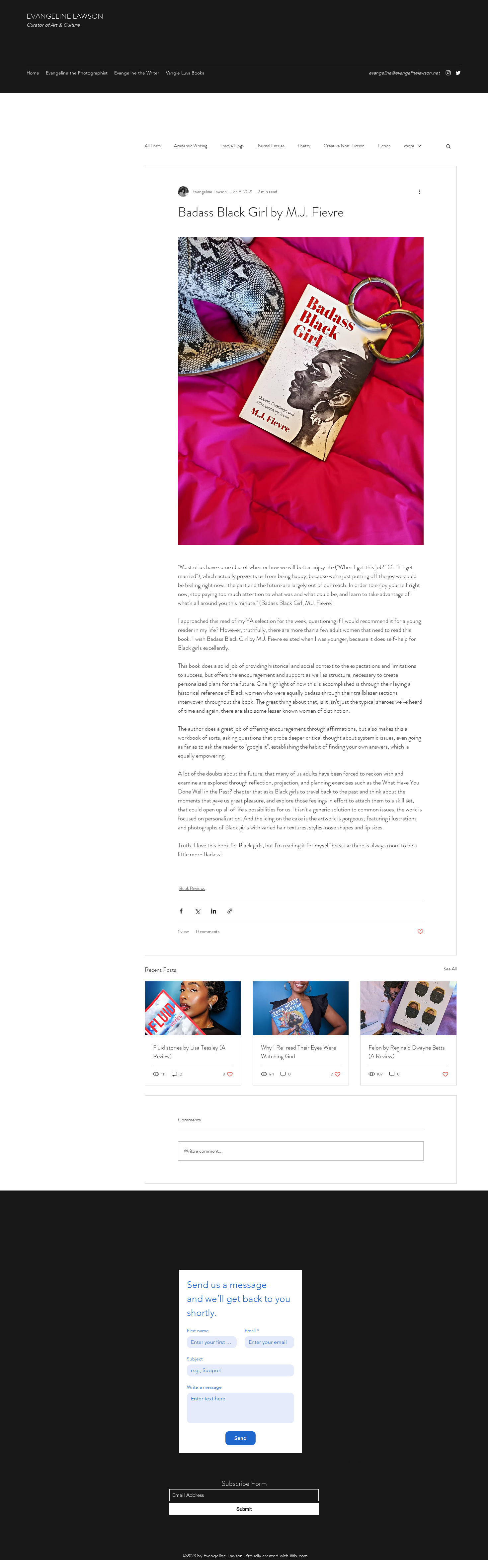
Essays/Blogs (232, 146)
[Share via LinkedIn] (213, 911)
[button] (448, 146)
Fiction (384, 146)
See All (450, 968)
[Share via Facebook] (181, 911)
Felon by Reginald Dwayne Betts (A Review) (406, 1052)
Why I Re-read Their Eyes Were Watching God (298, 1052)
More (409, 146)
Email (252, 1331)
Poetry (304, 146)
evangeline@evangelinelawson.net (404, 73)
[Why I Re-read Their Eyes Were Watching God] (301, 1008)
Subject (195, 1359)
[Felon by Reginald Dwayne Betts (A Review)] (408, 1008)
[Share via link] (230, 911)
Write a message (204, 1387)
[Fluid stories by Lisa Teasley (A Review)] (193, 1008)
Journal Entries (271, 146)
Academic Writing (190, 146)
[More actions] (420, 192)
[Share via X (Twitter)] (197, 911)
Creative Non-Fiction (344, 146)
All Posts (153, 146)
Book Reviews (192, 888)
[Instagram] (448, 73)
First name (198, 1331)
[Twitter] (458, 73)
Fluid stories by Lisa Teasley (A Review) (189, 1052)
